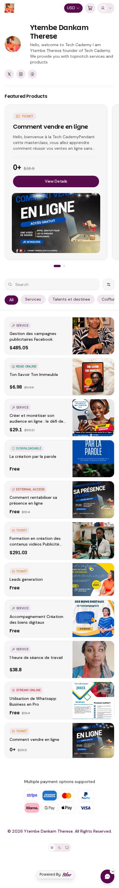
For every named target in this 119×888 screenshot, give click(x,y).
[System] (67, 847)
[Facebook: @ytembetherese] (32, 74)
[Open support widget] (107, 876)
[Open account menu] (106, 8)
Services (33, 299)
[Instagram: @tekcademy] (20, 74)
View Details (56, 181)
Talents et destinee (71, 299)
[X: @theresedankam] (9, 74)
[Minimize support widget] (113, 871)
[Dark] (59, 847)
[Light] (52, 847)
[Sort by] (108, 284)
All (11, 299)
